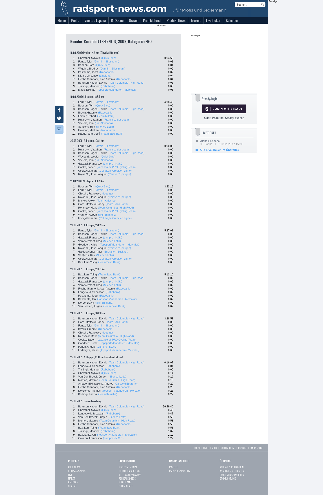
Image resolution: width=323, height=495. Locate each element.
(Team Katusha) (106, 200)
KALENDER (73, 482)
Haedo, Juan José (89, 133)
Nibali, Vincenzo (88, 75)
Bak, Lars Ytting (87, 262)
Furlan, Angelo (87, 346)
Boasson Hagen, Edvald (92, 82)
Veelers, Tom (86, 123)
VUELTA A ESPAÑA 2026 (130, 475)
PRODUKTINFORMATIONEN (232, 475)
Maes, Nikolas (86, 89)
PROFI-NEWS (74, 467)
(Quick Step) (108, 58)
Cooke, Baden (86, 167)
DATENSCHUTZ (227, 448)
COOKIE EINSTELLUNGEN (205, 448)
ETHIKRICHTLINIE (228, 478)
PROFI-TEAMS (125, 482)
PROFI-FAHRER (125, 486)
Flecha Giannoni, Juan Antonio (96, 79)
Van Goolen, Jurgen (90, 306)
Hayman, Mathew (88, 130)
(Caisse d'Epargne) (119, 174)
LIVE (70, 475)
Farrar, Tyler (85, 61)
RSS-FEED (173, 467)
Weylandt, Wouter (88, 156)
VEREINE (72, 486)
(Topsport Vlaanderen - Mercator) (116, 89)
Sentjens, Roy (86, 126)
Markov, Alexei (86, 200)
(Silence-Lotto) (105, 126)
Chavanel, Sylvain (89, 58)
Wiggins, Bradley (88, 68)
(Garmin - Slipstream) (106, 61)
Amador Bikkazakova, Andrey (95, 383)
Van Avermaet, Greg (90, 241)
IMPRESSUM (256, 448)
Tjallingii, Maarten (89, 86)
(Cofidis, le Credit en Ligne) (115, 170)
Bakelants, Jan (87, 299)
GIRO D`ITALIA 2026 (128, 467)
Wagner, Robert (87, 214)
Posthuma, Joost (88, 72)
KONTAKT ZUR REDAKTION (231, 467)
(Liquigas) (105, 75)
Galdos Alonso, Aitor (90, 251)
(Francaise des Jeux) (116, 119)
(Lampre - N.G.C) (113, 163)
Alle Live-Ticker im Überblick (219, 150)
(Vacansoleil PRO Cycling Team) (116, 167)
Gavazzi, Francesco (90, 163)
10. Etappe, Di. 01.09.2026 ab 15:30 (221, 142)
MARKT (71, 478)
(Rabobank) (106, 72)
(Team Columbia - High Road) (126, 82)
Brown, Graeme (87, 112)
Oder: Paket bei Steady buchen (224, 117)
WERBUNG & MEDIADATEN (232, 471)
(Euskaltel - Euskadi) (115, 251)
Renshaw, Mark (87, 207)
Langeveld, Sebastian (91, 292)
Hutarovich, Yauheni (90, 119)
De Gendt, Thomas (89, 390)
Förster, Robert (87, 116)
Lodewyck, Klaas (88, 350)
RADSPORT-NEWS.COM (179, 471)
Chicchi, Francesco (89, 193)
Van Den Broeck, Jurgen (92, 376)
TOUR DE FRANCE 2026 (129, 471)
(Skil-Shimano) (104, 123)
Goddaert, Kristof (88, 244)
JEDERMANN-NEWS (76, 471)
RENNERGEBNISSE (127, 478)
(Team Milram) (105, 116)
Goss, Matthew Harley (91, 204)
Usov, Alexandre (88, 170)
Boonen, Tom (86, 65)
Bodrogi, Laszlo (87, 394)
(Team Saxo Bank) (112, 133)
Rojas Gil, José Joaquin (92, 174)
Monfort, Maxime (88, 380)
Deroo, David (86, 302)
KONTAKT (242, 448)
